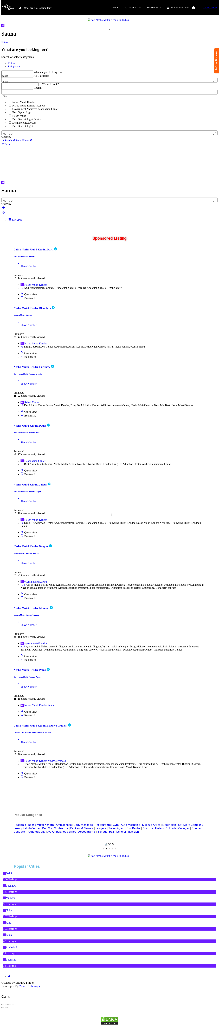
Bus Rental (133, 828)
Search (8, 140)
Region (38, 87)
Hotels (159, 828)
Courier (196, 828)
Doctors (148, 828)
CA (44, 828)
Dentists (19, 831)
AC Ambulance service (61, 831)
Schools (171, 828)
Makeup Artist (151, 824)
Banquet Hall (106, 831)
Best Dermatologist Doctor (26, 119)
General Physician (127, 831)
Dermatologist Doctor (24, 122)
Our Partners (152, 7)
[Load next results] (3, 213)
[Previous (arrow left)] (2, 1007)
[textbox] (109, 91)
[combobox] (109, 80)
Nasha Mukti (19, 115)
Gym (116, 824)
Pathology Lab (36, 831)
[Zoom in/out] (13, 1004)
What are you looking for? (48, 72)
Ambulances (64, 824)
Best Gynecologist (22, 112)
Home (115, 7)
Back (7, 144)
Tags (4, 95)
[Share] (6, 1004)
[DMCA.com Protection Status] (109, 1020)
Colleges (184, 828)
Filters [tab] (11, 63)
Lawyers (100, 828)
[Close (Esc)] (2, 1004)
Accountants (87, 831)
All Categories (41, 75)
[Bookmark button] (22, 298)
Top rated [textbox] (108, 134)
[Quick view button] (22, 294)
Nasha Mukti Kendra (23, 102)
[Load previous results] (3, 208)
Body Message (83, 824)
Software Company (190, 824)
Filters (5, 42)
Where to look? (50, 84)
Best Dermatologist (22, 126)
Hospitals (20, 824)
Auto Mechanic (130, 824)
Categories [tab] (14, 66)
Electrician (169, 824)
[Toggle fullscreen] (9, 1004)
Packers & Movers (81, 828)
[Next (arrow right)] (6, 1007)
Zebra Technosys (29, 986)
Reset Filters (23, 140)
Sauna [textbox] (108, 81)
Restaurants (103, 824)
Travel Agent (116, 828)
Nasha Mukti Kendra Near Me (28, 105)
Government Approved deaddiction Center (35, 109)
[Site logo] (8, 13)
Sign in (174, 7)
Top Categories (130, 7)
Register (185, 7)
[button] (65, 844)
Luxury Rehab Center (27, 828)
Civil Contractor (58, 828)
